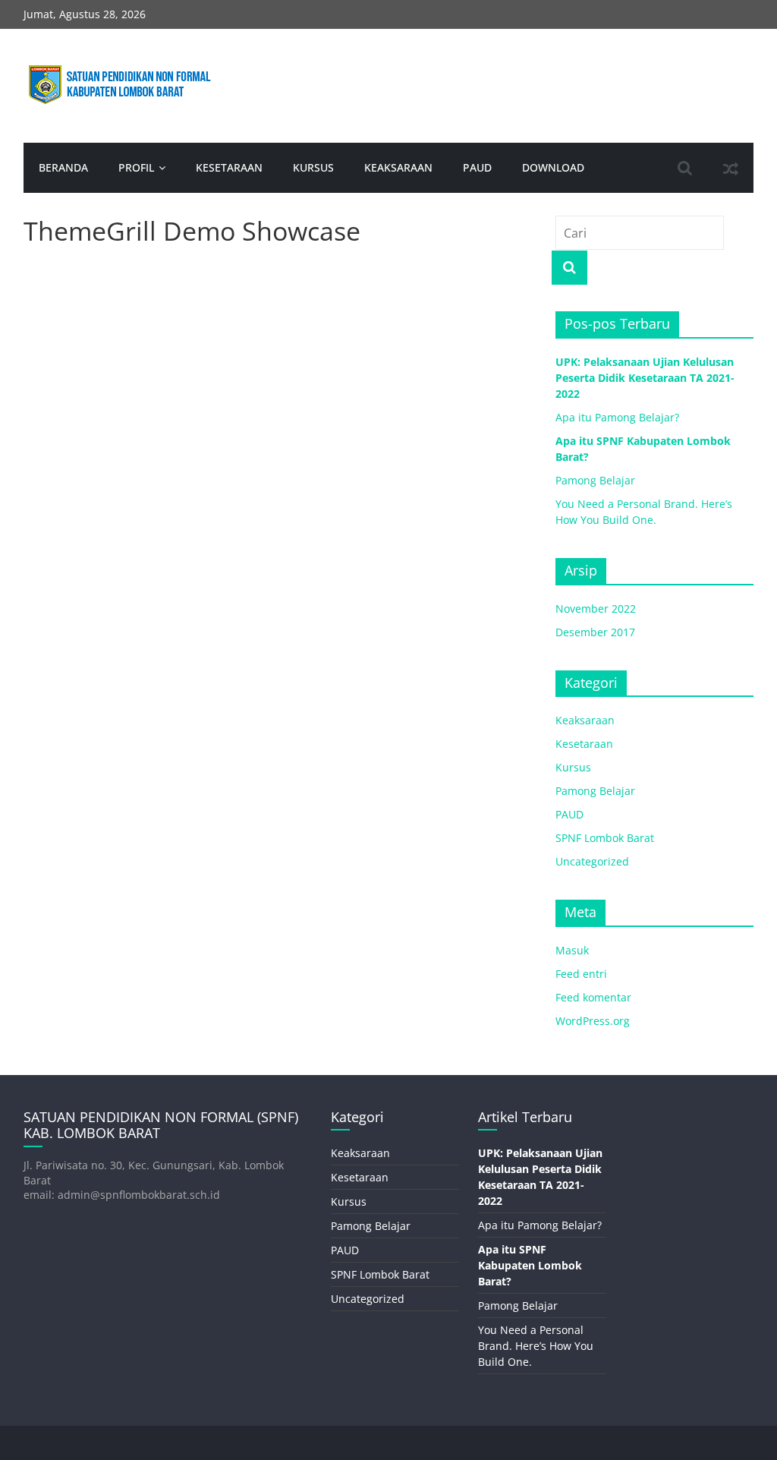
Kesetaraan (229, 167)
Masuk (572, 950)
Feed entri (581, 974)
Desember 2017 (595, 632)
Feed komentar (593, 997)
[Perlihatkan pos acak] (730, 168)
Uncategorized (592, 861)
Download (553, 167)
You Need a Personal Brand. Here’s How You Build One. (535, 1346)
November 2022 (595, 608)
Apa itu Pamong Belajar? (617, 417)
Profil (136, 167)
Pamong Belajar (595, 480)
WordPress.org (592, 1021)
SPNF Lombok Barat (604, 838)
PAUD (477, 167)
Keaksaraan (398, 167)
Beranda (63, 167)
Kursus (313, 167)
